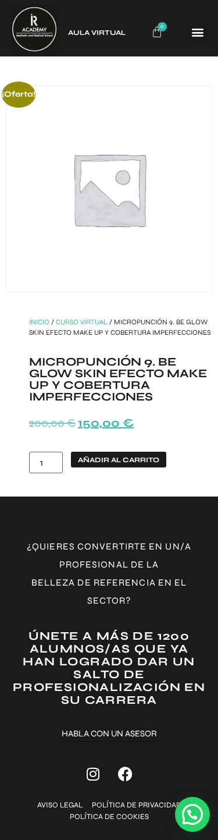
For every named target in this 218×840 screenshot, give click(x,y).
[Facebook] (125, 773)
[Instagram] (93, 773)
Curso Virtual (82, 322)
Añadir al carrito (118, 460)
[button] (197, 32)
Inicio (39, 322)
